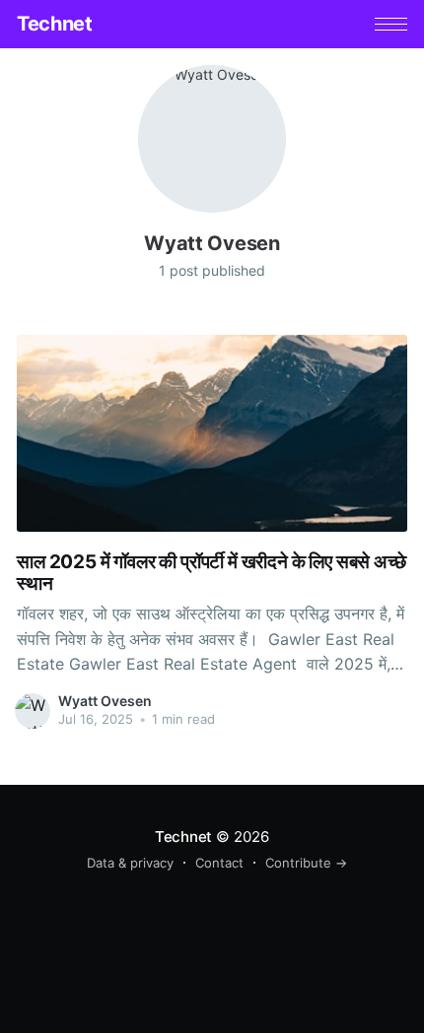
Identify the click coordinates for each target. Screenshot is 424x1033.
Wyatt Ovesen (105, 700)
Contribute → (306, 863)
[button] (391, 24)
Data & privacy (130, 863)
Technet (54, 23)
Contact (219, 863)
